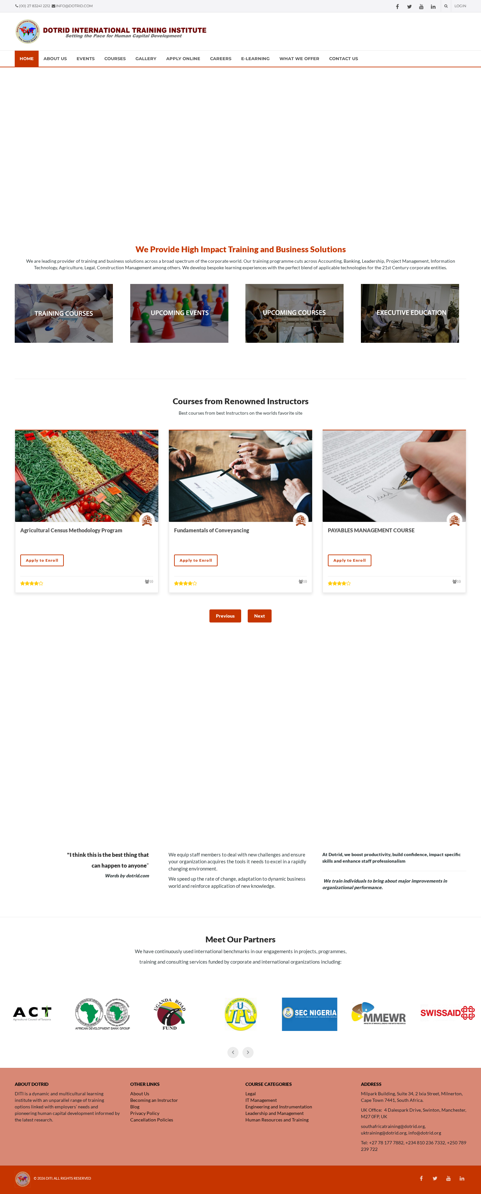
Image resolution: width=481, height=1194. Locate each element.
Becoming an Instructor (154, 1100)
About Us (139, 1093)
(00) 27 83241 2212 (35, 6)
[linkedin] (433, 7)
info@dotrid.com (74, 6)
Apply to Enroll (42, 560)
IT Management (261, 1100)
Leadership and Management (275, 1113)
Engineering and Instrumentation (279, 1106)
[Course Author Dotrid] (148, 520)
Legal (250, 1093)
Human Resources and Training (277, 1119)
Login (460, 6)
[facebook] (397, 7)
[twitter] (409, 7)
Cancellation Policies (151, 1119)
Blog (134, 1106)
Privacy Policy (144, 1113)
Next (259, 616)
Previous (225, 616)
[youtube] (421, 7)
